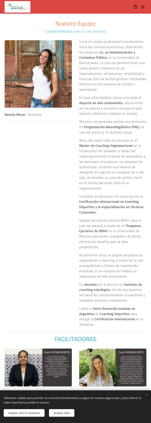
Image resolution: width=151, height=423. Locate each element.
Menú (142, 7)
